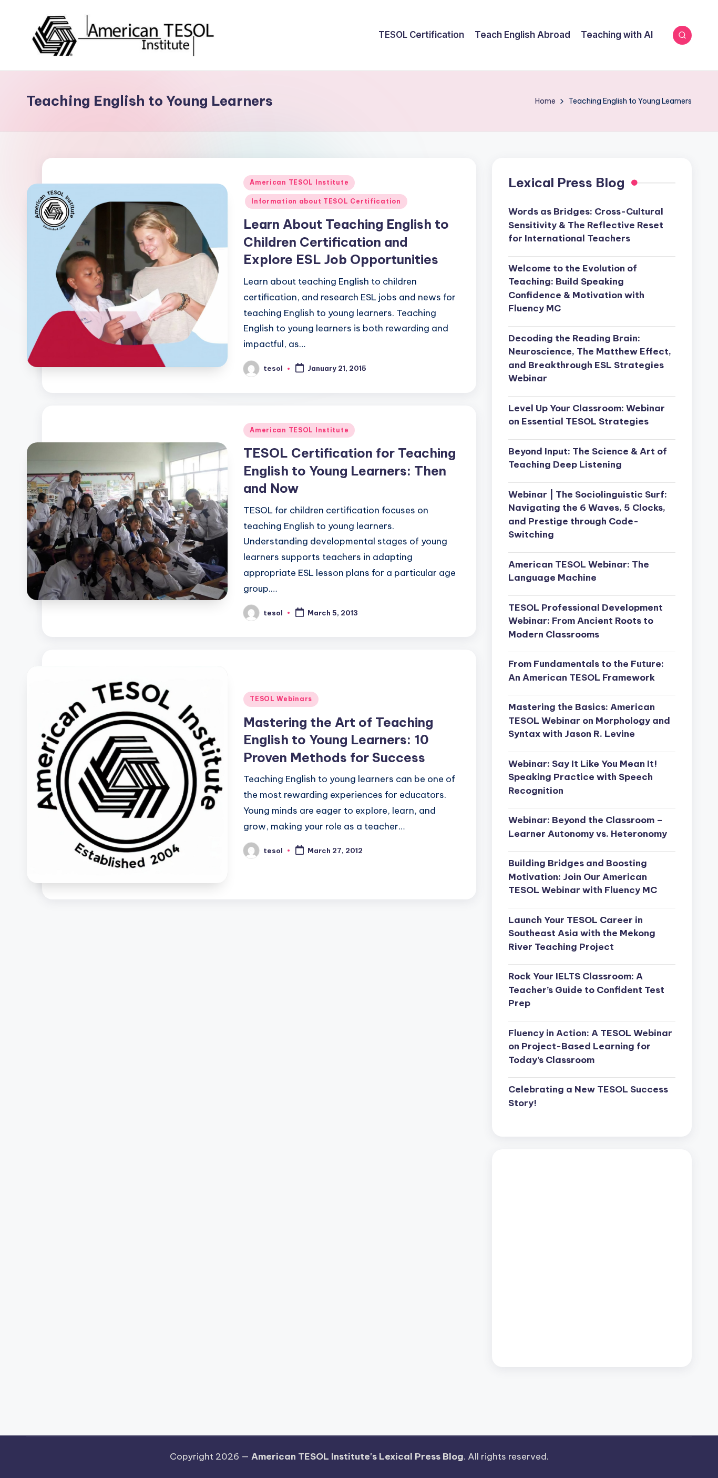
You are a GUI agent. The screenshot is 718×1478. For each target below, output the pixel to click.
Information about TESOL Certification (326, 201)
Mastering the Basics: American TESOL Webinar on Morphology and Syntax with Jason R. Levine (589, 720)
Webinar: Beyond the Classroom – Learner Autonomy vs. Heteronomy (587, 826)
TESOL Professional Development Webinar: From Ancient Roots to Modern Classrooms (585, 621)
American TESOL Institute (299, 182)
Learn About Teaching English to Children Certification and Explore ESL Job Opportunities (346, 241)
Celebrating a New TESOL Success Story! (588, 1096)
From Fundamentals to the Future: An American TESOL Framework (586, 670)
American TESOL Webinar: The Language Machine (578, 571)
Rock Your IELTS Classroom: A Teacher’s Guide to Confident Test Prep (586, 989)
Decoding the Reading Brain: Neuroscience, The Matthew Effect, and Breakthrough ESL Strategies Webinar (589, 358)
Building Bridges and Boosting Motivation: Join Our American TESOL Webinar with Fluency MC (582, 876)
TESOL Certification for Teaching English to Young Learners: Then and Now (349, 470)
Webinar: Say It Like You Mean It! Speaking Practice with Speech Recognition (582, 777)
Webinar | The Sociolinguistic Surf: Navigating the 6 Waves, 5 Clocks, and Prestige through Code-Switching (587, 515)
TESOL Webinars (281, 699)
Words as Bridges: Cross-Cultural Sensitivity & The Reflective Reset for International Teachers (585, 225)
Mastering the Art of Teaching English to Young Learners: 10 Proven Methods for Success (338, 739)
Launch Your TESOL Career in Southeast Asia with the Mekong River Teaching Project (581, 933)
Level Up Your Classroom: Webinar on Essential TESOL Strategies (586, 415)
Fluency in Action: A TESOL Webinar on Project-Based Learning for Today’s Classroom (590, 1046)
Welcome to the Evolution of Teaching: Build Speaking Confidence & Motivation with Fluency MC (576, 288)
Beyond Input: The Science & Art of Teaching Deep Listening (587, 458)
